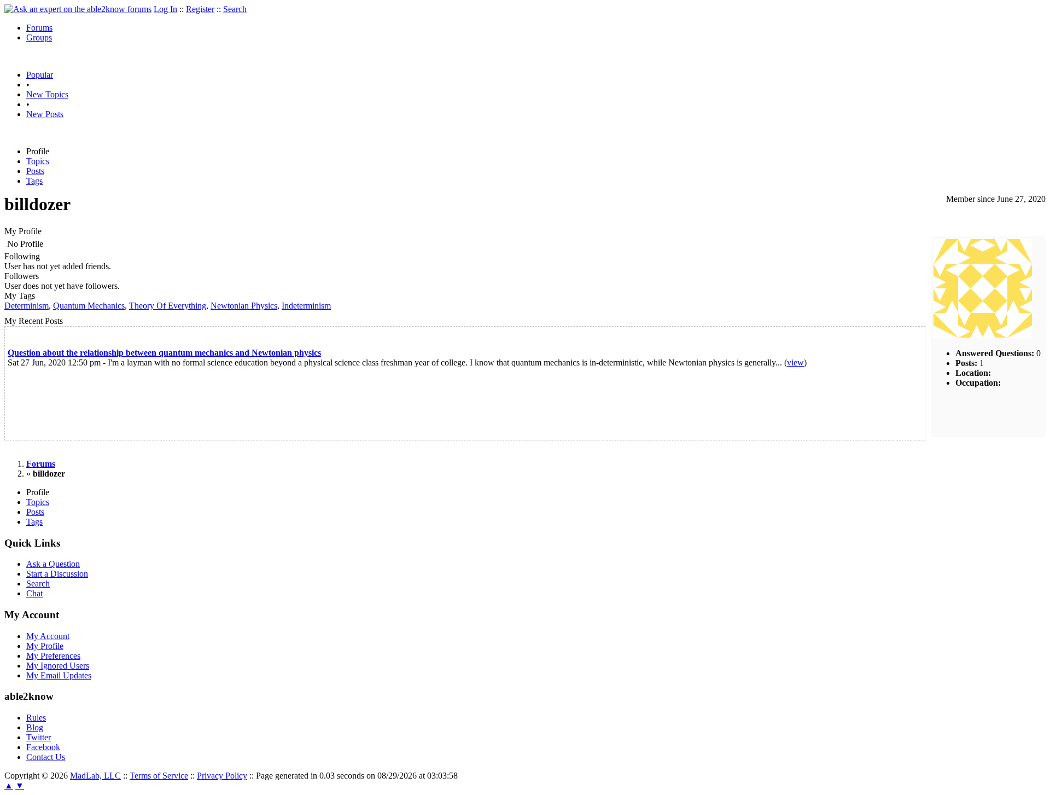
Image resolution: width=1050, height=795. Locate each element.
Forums (39, 27)
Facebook (43, 747)
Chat (34, 593)
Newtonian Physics (244, 305)
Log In (165, 9)
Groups (39, 37)
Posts (35, 171)
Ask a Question (53, 563)
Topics (37, 161)
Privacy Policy (222, 775)
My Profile (44, 646)
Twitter (38, 737)
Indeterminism (306, 305)
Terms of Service (159, 775)
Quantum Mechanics (89, 305)
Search (235, 9)
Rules (36, 717)
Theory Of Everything (167, 305)
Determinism (26, 305)
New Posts (44, 114)
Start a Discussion (57, 573)
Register (200, 9)
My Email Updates (58, 675)
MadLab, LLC (95, 775)
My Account (47, 636)
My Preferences (53, 655)
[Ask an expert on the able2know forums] (77, 9)
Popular (39, 74)
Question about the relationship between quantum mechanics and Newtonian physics (164, 352)
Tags (34, 180)
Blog (34, 727)
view (795, 362)
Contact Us (45, 757)
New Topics (47, 94)
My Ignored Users (57, 665)
